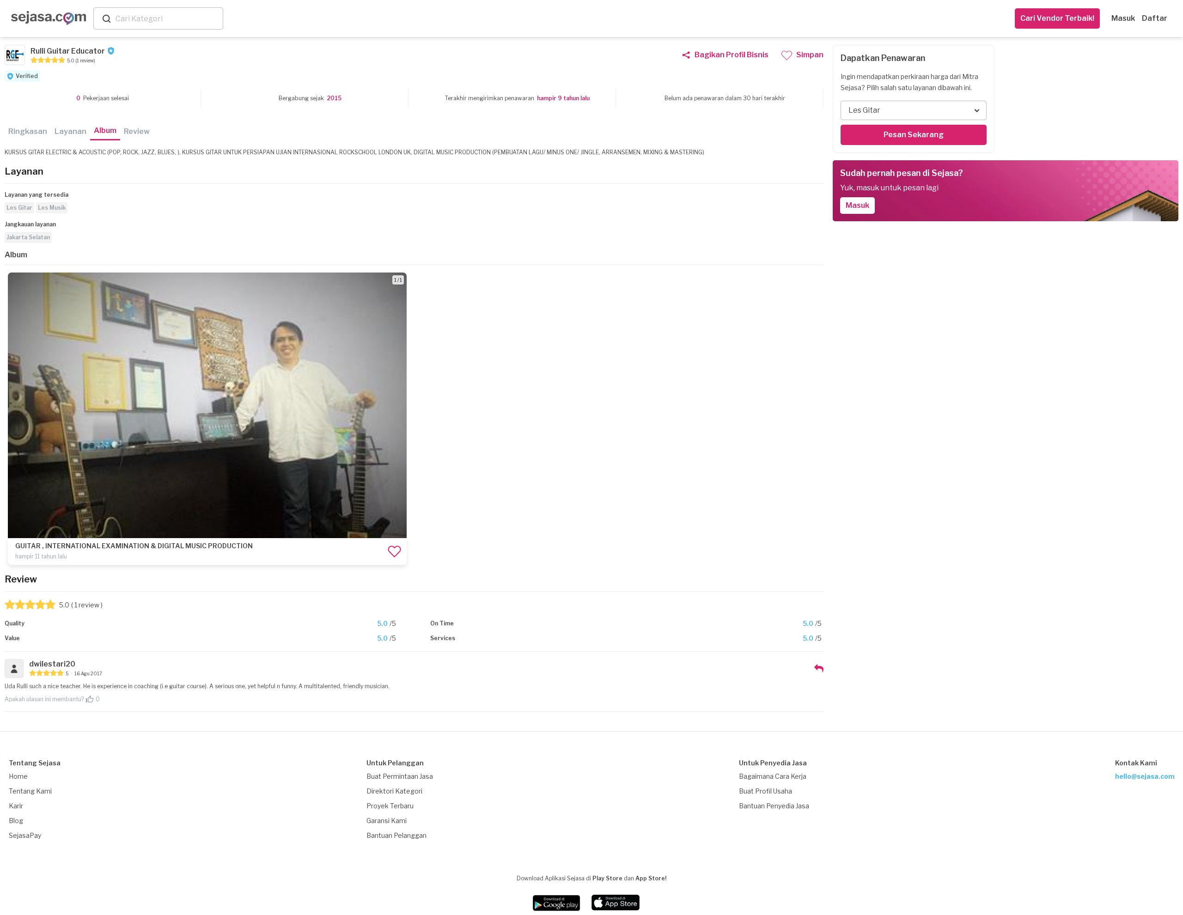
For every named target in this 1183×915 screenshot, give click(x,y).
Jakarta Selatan (28, 237)
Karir (16, 806)
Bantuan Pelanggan (396, 835)
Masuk (1123, 18)
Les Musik (52, 207)
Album (105, 130)
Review (137, 131)
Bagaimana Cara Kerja (772, 776)
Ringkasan (27, 131)
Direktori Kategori (394, 791)
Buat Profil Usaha (765, 791)
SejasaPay (25, 835)
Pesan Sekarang (914, 134)
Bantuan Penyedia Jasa (774, 806)
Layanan (70, 131)
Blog (16, 820)
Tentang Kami (30, 791)
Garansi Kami (386, 820)
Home (18, 776)
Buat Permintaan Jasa (399, 776)
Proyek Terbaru (390, 806)
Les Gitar (19, 207)
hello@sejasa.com (1145, 776)
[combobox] (167, 18)
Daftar (1154, 18)
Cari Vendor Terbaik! (1057, 18)
